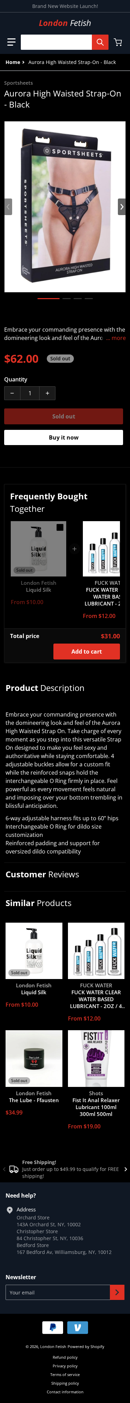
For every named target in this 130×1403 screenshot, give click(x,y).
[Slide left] (8, 207)
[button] (11, 42)
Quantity (15, 379)
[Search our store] (100, 42)
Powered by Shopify (86, 1346)
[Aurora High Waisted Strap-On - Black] (48, 298)
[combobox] (62, 42)
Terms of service (65, 1374)
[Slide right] (121, 207)
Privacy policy (65, 1365)
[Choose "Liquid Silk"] (60, 527)
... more (116, 338)
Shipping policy (65, 1383)
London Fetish (53, 1346)
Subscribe (117, 1292)
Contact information (65, 1391)
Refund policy (65, 1357)
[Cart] (118, 42)
